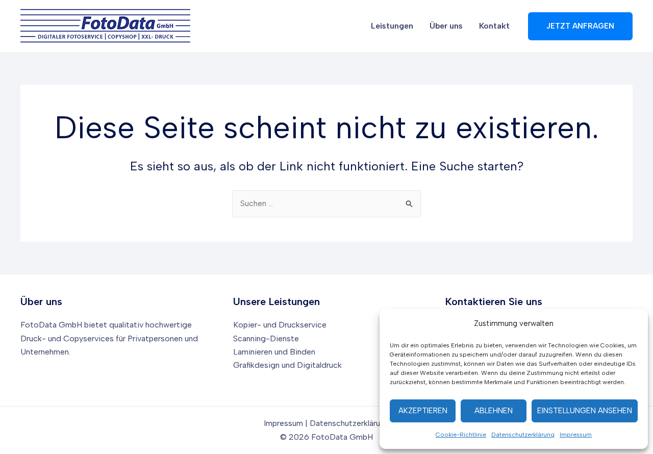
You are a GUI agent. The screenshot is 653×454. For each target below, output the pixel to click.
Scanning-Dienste (266, 338)
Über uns (446, 26)
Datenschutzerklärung (523, 434)
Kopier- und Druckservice (279, 325)
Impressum (576, 434)
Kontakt (494, 26)
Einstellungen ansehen (584, 410)
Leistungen (392, 26)
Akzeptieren (422, 410)
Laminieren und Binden (274, 352)
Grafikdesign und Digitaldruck (287, 365)
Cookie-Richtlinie (461, 434)
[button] (580, 26)
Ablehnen (493, 410)
